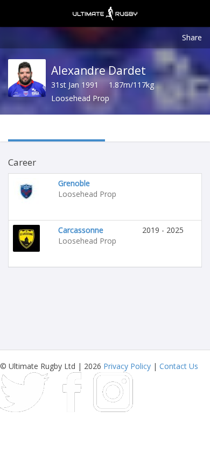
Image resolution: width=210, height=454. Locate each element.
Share (192, 37)
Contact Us (178, 366)
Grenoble (74, 183)
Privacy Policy (127, 366)
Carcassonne (80, 230)
